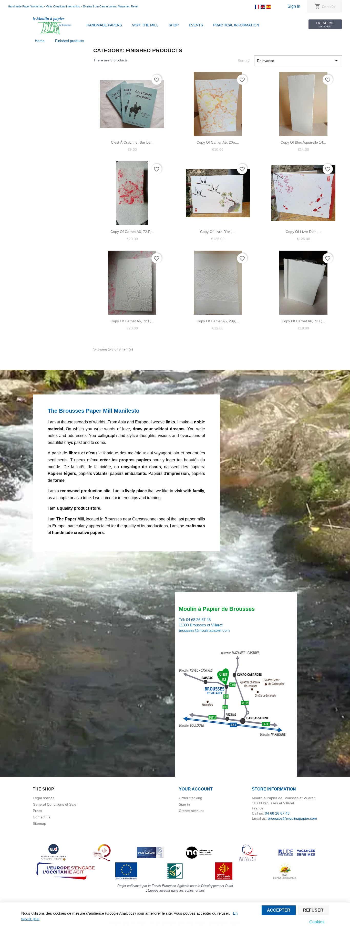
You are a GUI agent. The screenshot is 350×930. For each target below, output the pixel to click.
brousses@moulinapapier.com (204, 630)
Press (37, 811)
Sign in (293, 6)
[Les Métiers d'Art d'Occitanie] (199, 852)
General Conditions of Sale (54, 804)
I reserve (325, 24)
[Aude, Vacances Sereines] (296, 852)
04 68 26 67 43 (198, 619)
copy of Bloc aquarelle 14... (303, 142)
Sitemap (39, 823)
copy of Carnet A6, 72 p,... (132, 232)
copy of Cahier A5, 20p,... (218, 142)
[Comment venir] (233, 694)
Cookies (316, 922)
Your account (196, 789)
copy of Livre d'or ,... (217, 232)
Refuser (313, 910)
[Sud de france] (101, 852)
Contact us (41, 817)
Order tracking (190, 798)
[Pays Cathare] (150, 852)
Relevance (298, 61)
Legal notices (43, 798)
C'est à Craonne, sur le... (132, 142)
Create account (191, 811)
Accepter (278, 910)
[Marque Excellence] (53, 852)
